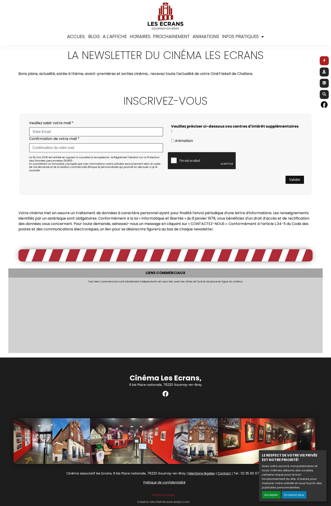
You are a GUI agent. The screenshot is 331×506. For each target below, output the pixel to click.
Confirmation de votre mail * (54, 139)
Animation (183, 140)
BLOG (94, 36)
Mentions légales (201, 473)
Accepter (271, 495)
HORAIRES (140, 36)
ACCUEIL (76, 36)
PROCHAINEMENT (171, 36)
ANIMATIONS (206, 36)
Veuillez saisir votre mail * (51, 123)
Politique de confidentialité (164, 482)
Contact (224, 473)
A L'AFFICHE (115, 36)
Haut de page (165, 495)
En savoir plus (294, 495)
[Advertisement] (143, 316)
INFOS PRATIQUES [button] (241, 36)
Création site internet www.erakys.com (163, 502)
